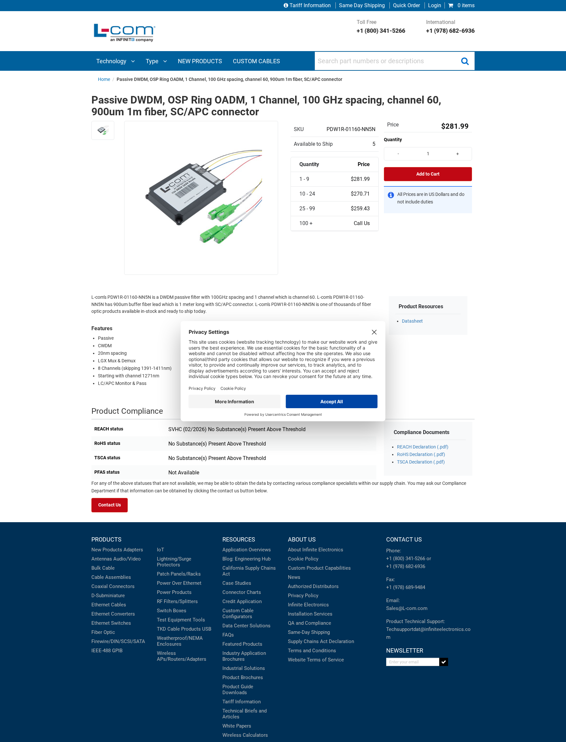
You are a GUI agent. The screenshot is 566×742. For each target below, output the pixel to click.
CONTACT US (404, 539)
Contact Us (109, 505)
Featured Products (242, 644)
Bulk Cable (103, 568)
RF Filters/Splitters (177, 601)
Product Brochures (242, 677)
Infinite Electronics (308, 605)
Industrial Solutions (243, 668)
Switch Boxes (171, 611)
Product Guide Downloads (237, 689)
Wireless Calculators (245, 735)
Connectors (122, 586)
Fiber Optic (103, 632)
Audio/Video (127, 559)
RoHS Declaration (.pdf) (421, 454)
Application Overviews (246, 550)
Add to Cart (428, 174)
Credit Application (242, 601)
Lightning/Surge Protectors (174, 562)
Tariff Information (310, 5)
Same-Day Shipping (309, 632)
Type (153, 61)
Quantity (393, 139)
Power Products (174, 592)
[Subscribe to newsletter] (443, 662)
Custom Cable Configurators (238, 613)
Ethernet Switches (111, 623)
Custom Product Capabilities (319, 568)
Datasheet (412, 321)
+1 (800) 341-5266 (405, 558)
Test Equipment (174, 620)
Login (434, 5)
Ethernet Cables (108, 605)
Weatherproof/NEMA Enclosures (180, 641)
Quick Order (406, 5)
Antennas (101, 559)
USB (206, 629)
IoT (160, 550)
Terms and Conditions (312, 651)
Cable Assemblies (111, 577)
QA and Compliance (309, 623)
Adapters (133, 550)
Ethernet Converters (113, 614)
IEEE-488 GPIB (107, 651)
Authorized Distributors (313, 586)
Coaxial (99, 586)
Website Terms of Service (316, 660)
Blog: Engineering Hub (246, 559)
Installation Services (310, 614)
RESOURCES (238, 539)
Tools (199, 620)
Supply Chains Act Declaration (321, 641)
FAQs (228, 635)
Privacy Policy (303, 596)
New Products (106, 550)
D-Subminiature (108, 596)
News (294, 577)
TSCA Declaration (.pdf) (421, 462)
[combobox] (395, 61)
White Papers (236, 726)
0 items (465, 5)
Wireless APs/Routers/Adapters (181, 656)
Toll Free (381, 26)
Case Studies (236, 583)
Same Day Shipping (362, 5)
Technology (112, 61)
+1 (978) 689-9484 (405, 587)
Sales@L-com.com (406, 608)
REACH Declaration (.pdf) (422, 447)
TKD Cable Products (179, 629)
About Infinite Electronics (315, 550)
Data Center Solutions (246, 626)
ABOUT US (302, 539)
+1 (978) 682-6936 (405, 566)
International (450, 26)
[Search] (465, 61)
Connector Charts (241, 592)
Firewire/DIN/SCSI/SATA (118, 641)
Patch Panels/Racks (179, 574)
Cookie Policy (303, 559)
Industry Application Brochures (244, 656)
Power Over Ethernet (179, 583)
